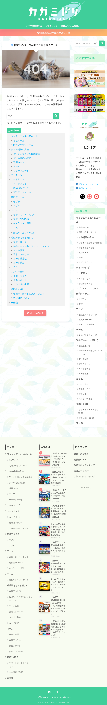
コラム (14, 267)
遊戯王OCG (17, 289)
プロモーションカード (24, 192)
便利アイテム (17, 197)
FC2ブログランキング (84, 465)
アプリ (16, 206)
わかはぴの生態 (21, 284)
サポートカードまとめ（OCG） (29, 294)
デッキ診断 (18, 250)
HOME (55, 692)
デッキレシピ (51, 26)
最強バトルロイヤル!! (24, 233)
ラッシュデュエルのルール (24, 136)
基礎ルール (18, 140)
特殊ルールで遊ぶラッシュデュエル (31, 246)
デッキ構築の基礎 (22, 158)
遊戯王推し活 (20, 242)
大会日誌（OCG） (22, 298)
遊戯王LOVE (80, 460)
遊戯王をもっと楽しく (71, 26)
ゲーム (14, 228)
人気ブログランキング (84, 476)
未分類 (14, 302)
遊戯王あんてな (81, 454)
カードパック (20, 184)
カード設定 (18, 262)
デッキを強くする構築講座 (26, 154)
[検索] (56, 116)
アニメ (14, 210)
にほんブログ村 (81, 471)
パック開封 (18, 272)
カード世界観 (20, 258)
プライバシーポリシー (61, 697)
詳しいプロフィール (88, 184)
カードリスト (17, 179)
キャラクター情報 (22, 223)
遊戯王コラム (20, 276)
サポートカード (21, 170)
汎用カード (18, 162)
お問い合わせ (84, 188)
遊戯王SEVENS (21, 219)
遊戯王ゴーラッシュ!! (24, 215)
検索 (102, 43)
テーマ (16, 166)
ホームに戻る (37, 313)
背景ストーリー (21, 254)
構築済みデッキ (21, 188)
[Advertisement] (87, 502)
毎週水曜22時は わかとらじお (55, 33)
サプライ (17, 202)
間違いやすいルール (23, 145)
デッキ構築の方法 (34, 26)
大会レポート (20, 280)
